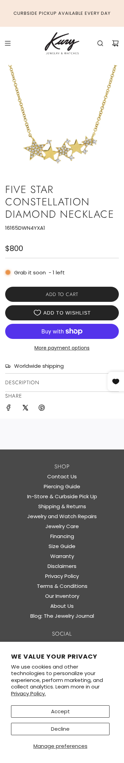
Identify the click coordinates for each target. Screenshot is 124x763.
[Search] (100, 43)
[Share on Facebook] (8, 409)
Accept (60, 711)
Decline (60, 728)
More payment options (62, 347)
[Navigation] (7, 43)
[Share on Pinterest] (41, 409)
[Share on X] (25, 409)
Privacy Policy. (28, 693)
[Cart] (115, 43)
